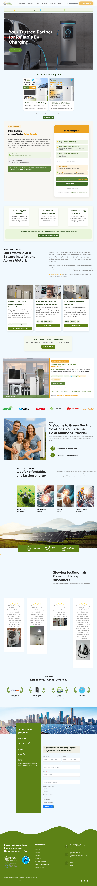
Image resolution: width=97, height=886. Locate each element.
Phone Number (47, 764)
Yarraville (57, 391)
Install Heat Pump (15, 50)
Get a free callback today (56, 274)
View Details (48, 325)
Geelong (74, 391)
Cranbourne (53, 393)
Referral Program (39, 867)
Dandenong (83, 391)
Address (45, 779)
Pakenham (59, 393)
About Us (30, 3)
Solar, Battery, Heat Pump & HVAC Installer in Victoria (67, 395)
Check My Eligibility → (72, 183)
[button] (16, 499)
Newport (61, 391)
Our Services (22, 3)
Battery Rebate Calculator (42, 864)
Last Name (65, 756)
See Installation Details (20, 328)
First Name (46, 756)
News (59, 3)
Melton (70, 391)
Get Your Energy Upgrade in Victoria (48, 235)
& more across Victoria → (68, 393)
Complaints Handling (41, 861)
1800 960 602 (73, 3)
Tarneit (52, 391)
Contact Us (53, 3)
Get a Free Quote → (58, 383)
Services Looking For (48, 786)
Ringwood (89, 391)
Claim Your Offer (48, 117)
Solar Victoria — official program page (78, 192)
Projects (37, 3)
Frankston (78, 391)
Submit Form (48, 806)
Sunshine (66, 391)
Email (44, 771)
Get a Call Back (48, 347)
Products (44, 3)
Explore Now (76, 325)
